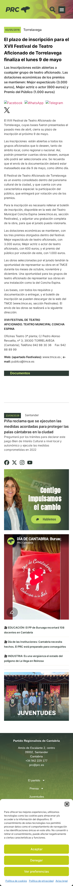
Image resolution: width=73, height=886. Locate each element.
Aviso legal (62, 880)
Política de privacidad (41, 880)
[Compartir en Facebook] (13, 102)
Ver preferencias (36, 871)
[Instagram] (22, 462)
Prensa (34, 788)
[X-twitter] (14, 462)
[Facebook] (6, 462)
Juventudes (36, 796)
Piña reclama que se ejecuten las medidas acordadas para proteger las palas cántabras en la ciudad (36, 426)
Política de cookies (16, 880)
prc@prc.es (36, 765)
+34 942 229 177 (36, 760)
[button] (67, 804)
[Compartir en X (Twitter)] (7, 110)
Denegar (36, 860)
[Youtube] (29, 462)
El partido (34, 780)
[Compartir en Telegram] (54, 102)
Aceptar (37, 849)
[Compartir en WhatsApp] (34, 102)
